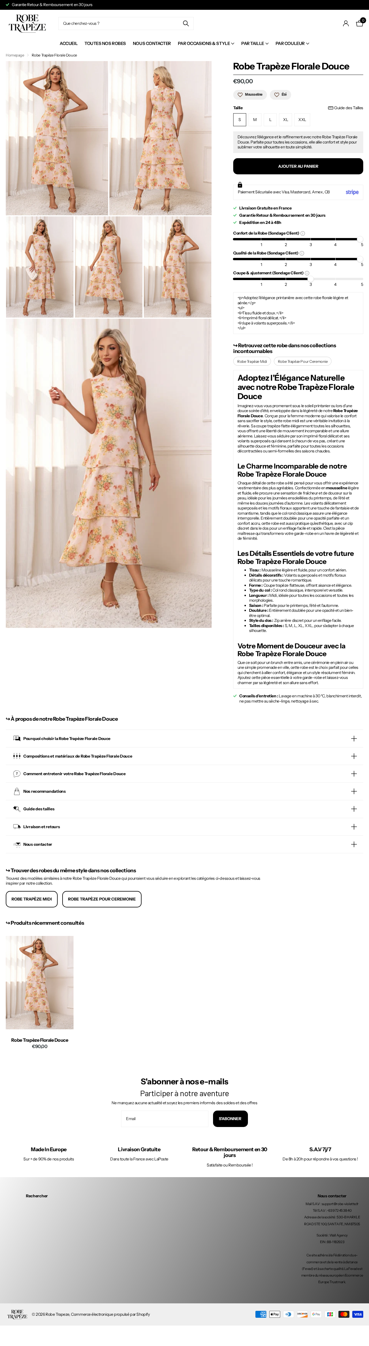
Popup (302, 233)
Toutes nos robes (105, 43)
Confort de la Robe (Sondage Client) (266, 233)
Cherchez (186, 23)
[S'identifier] (346, 23)
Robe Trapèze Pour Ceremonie (303, 361)
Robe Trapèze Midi (252, 361)
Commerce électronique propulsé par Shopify (110, 1314)
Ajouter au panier (298, 166)
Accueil (69, 43)
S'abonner (230, 1118)
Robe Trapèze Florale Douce (39, 1040)
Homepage (15, 55)
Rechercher (37, 1195)
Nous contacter (152, 43)
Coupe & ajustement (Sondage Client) (269, 272)
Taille (298, 107)
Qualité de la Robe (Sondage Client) (266, 253)
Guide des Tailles (348, 107)
